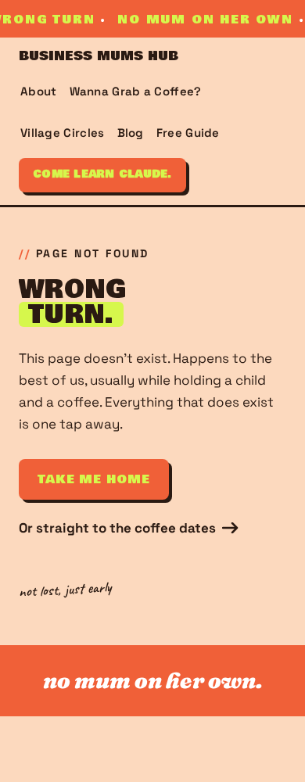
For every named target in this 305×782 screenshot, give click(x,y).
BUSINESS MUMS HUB (98, 56)
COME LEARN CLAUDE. (102, 174)
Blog (130, 132)
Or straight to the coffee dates (117, 527)
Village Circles (62, 132)
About (38, 91)
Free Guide (188, 132)
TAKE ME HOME (94, 479)
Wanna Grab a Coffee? (136, 91)
